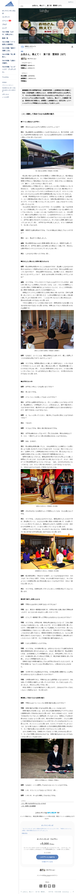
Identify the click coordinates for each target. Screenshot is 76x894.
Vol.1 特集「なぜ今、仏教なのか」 (8, 33)
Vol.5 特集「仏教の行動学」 (8, 62)
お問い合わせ (5, 94)
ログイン (70, 2)
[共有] (72, 46)
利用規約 (4, 82)
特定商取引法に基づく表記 (9, 88)
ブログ (4, 24)
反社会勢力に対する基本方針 (9, 90)
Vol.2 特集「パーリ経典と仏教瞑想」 (8, 43)
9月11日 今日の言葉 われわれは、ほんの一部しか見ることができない (61, 892)
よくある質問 (5, 97)
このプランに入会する (47, 857)
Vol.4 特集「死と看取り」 (8, 55)
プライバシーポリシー (7, 85)
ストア (4, 28)
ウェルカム (5, 77)
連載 (22, 51)
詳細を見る (24, 833)
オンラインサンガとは (9, 12)
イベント (6, 21)
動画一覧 (5, 38)
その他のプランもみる (47, 861)
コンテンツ (6, 17)
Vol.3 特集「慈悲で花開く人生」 (8, 49)
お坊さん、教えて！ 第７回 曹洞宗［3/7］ (35, 892)
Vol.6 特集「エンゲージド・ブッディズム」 (9, 69)
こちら (48, 875)
